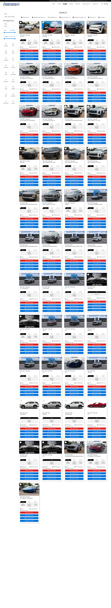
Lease (29, 40)
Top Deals (71, 4)
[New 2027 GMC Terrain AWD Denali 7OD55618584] (29, 405)
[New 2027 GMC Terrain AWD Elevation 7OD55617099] (29, 447)
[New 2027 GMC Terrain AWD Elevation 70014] (74, 111)
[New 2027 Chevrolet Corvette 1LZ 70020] (52, 111)
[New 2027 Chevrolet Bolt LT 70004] (74, 27)
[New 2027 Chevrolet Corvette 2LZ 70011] (97, 69)
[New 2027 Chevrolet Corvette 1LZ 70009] (52, 69)
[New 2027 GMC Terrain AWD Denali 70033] (52, 237)
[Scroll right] (106, 17)
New (53, 4)
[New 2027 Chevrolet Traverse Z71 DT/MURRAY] (52, 447)
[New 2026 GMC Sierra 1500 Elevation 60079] (74, 447)
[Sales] (107, 4)
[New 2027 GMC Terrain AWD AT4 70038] (97, 321)
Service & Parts (86, 4)
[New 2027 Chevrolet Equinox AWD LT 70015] (52, 153)
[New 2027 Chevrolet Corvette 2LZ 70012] (29, 111)
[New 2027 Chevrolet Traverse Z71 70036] (74, 321)
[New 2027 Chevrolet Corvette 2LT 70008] (29, 69)
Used (59, 4)
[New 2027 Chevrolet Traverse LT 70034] (29, 363)
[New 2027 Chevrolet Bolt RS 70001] (52, 27)
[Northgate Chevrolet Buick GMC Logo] (12, 4)
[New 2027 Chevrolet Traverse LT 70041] (74, 279)
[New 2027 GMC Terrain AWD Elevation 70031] (74, 237)
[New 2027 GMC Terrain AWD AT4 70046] (97, 363)
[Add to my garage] (20, 22)
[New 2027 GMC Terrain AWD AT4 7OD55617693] (52, 405)
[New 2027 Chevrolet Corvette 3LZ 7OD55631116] (97, 405)
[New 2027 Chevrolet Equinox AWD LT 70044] (52, 321)
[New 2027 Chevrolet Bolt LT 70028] (29, 321)
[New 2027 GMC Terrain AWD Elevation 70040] (52, 279)
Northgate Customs (64, 4)
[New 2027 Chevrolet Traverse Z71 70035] (52, 363)
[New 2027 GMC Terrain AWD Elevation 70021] (29, 195)
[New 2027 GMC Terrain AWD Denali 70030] (97, 237)
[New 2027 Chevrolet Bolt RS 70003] (97, 27)
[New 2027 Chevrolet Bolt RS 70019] (74, 195)
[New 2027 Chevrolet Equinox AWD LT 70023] (97, 153)
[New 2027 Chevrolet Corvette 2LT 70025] (74, 363)
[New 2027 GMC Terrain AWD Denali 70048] (97, 279)
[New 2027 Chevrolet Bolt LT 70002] (29, 27)
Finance (77, 4)
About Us (94, 4)
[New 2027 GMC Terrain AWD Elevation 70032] (29, 237)
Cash (23, 40)
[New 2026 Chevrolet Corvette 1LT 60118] (29, 489)
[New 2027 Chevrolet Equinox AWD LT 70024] (74, 153)
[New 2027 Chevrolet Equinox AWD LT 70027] (52, 195)
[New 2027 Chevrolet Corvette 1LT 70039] (97, 195)
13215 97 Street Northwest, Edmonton (99, 0)
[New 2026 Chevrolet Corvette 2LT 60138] (97, 447)
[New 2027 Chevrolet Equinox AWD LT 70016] (97, 111)
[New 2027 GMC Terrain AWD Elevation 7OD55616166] (74, 405)
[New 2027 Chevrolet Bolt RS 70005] (29, 153)
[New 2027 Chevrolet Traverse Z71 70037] (29, 279)
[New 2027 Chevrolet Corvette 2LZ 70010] (74, 69)
